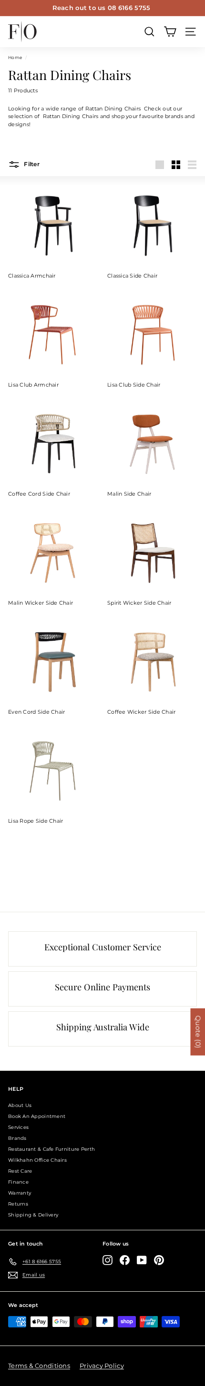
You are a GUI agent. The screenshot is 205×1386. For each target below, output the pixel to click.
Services (18, 1127)
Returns (18, 1204)
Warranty (19, 1193)
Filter (31, 164)
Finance (18, 1182)
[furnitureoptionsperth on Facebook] (125, 1260)
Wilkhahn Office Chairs (37, 1160)
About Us (19, 1105)
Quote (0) (198, 1032)
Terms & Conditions (39, 1365)
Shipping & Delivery (33, 1215)
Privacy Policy (102, 1365)
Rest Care (20, 1171)
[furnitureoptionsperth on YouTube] (142, 1260)
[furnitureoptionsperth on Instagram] (107, 1260)
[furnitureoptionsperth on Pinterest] (159, 1260)
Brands (17, 1138)
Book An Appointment (36, 1116)
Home (15, 57)
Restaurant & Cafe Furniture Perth (51, 1149)
